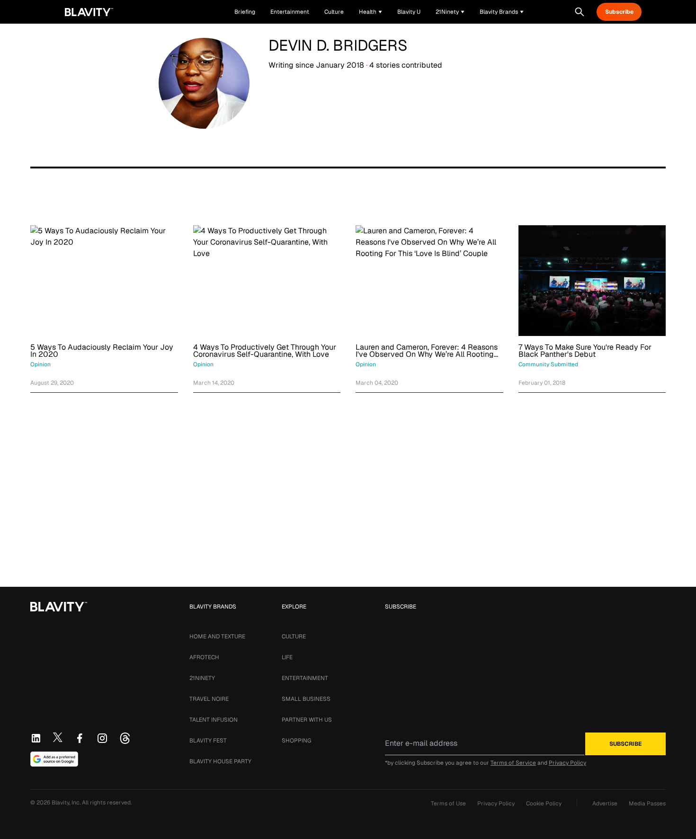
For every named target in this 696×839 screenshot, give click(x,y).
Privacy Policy (567, 763)
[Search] (579, 11)
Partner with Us (307, 720)
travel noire (209, 699)
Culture (294, 636)
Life (287, 657)
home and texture (217, 636)
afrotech (204, 657)
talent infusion (213, 720)
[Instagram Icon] (102, 738)
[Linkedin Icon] (36, 738)
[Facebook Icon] (79, 738)
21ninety (202, 678)
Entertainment (305, 678)
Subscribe (619, 12)
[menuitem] (370, 12)
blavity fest (208, 740)
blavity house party (220, 761)
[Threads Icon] (125, 738)
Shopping (296, 740)
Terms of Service (513, 763)
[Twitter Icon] (57, 737)
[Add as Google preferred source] (54, 759)
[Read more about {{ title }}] (104, 280)
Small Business (306, 699)
